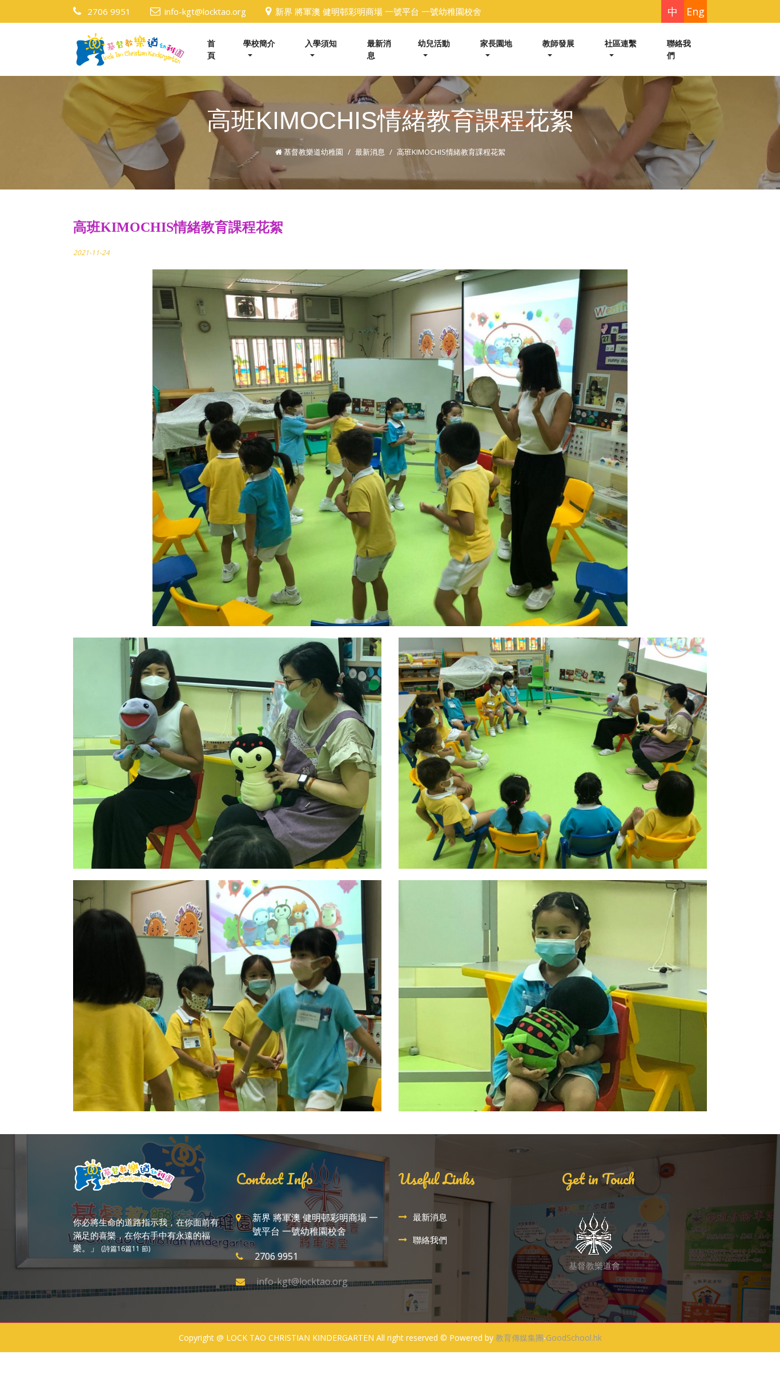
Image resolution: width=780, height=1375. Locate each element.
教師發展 (558, 43)
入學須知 (321, 43)
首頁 (211, 49)
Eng (695, 11)
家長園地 (496, 43)
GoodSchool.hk (574, 1337)
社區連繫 (621, 43)
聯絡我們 (679, 49)
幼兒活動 (434, 43)
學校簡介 (259, 43)
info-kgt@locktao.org (205, 11)
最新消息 (379, 49)
